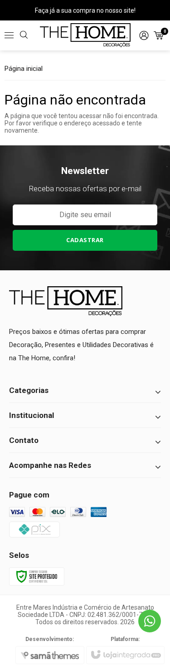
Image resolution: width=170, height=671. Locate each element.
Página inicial (24, 69)
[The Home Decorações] (85, 35)
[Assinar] (85, 240)
